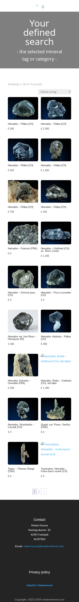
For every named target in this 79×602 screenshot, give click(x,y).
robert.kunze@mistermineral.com (43, 546)
